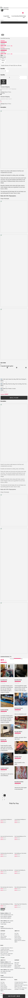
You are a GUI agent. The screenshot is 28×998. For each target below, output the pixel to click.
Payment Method (18, 939)
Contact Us (17, 934)
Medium (3, 60)
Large (3, 62)
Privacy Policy (17, 936)
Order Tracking (4, 936)
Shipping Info (3, 937)
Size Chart (3, 934)
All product (3, 40)
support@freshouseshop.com (7, 928)
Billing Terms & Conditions (20, 940)
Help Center (3, 933)
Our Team (16, 933)
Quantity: (3, 68)
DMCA (16, 941)
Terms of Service (18, 937)
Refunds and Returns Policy (6, 939)
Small (3, 58)
